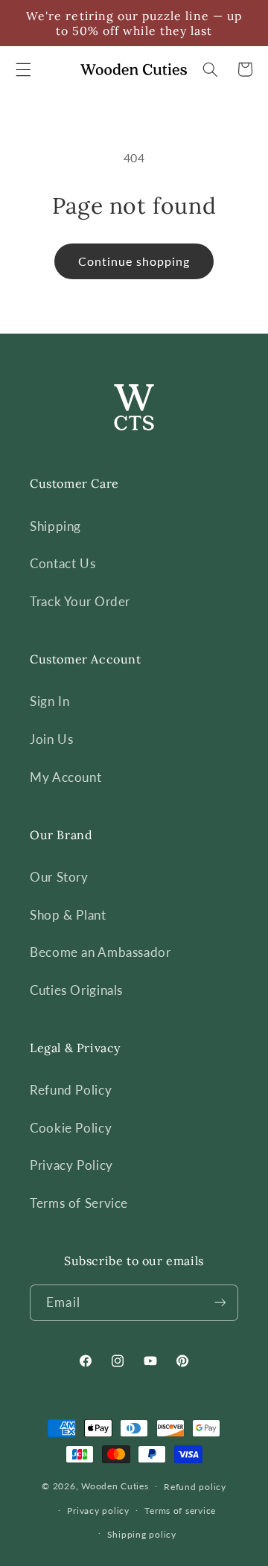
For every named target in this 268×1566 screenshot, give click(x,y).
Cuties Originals (76, 990)
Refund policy (195, 1487)
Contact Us (62, 563)
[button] (23, 69)
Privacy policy (98, 1510)
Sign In (49, 701)
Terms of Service (79, 1203)
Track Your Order (80, 601)
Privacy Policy (71, 1165)
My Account (65, 777)
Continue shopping (134, 261)
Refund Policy (71, 1090)
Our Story (59, 877)
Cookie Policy (71, 1128)
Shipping (55, 526)
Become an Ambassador (100, 952)
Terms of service (180, 1510)
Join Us (51, 739)
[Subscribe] (219, 1303)
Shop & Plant (68, 915)
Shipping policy (141, 1534)
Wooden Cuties (115, 1486)
